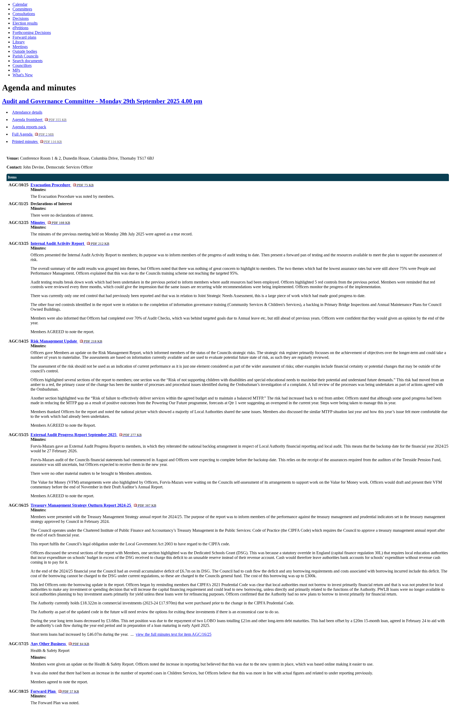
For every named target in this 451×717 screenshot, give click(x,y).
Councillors (22, 65)
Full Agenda (33, 134)
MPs (16, 70)
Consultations (24, 13)
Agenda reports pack (29, 127)
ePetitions (20, 28)
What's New (23, 75)
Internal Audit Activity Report (70, 243)
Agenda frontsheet (39, 119)
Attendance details (27, 112)
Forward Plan (55, 691)
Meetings (20, 46)
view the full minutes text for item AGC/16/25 (173, 634)
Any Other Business (60, 643)
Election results (25, 23)
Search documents (28, 61)
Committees (22, 9)
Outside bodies (25, 51)
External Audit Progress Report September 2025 (86, 434)
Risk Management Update (66, 341)
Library (19, 42)
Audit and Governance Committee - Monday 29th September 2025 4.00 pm (102, 101)
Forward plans (24, 37)
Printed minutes (37, 141)
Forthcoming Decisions (32, 32)
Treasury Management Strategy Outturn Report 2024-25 (93, 505)
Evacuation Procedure (62, 185)
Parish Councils (25, 56)
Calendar (20, 4)
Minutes (50, 222)
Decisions (21, 18)
